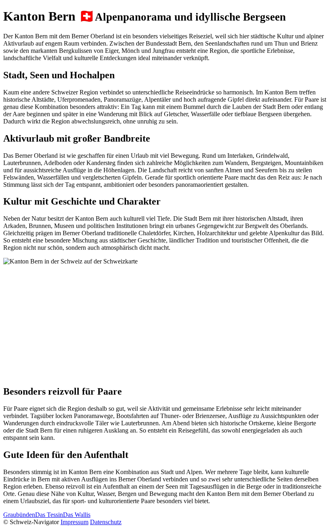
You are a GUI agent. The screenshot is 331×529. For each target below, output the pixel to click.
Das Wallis (76, 514)
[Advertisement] (165, 321)
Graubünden (19, 514)
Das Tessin (49, 514)
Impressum (74, 522)
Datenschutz (106, 522)
